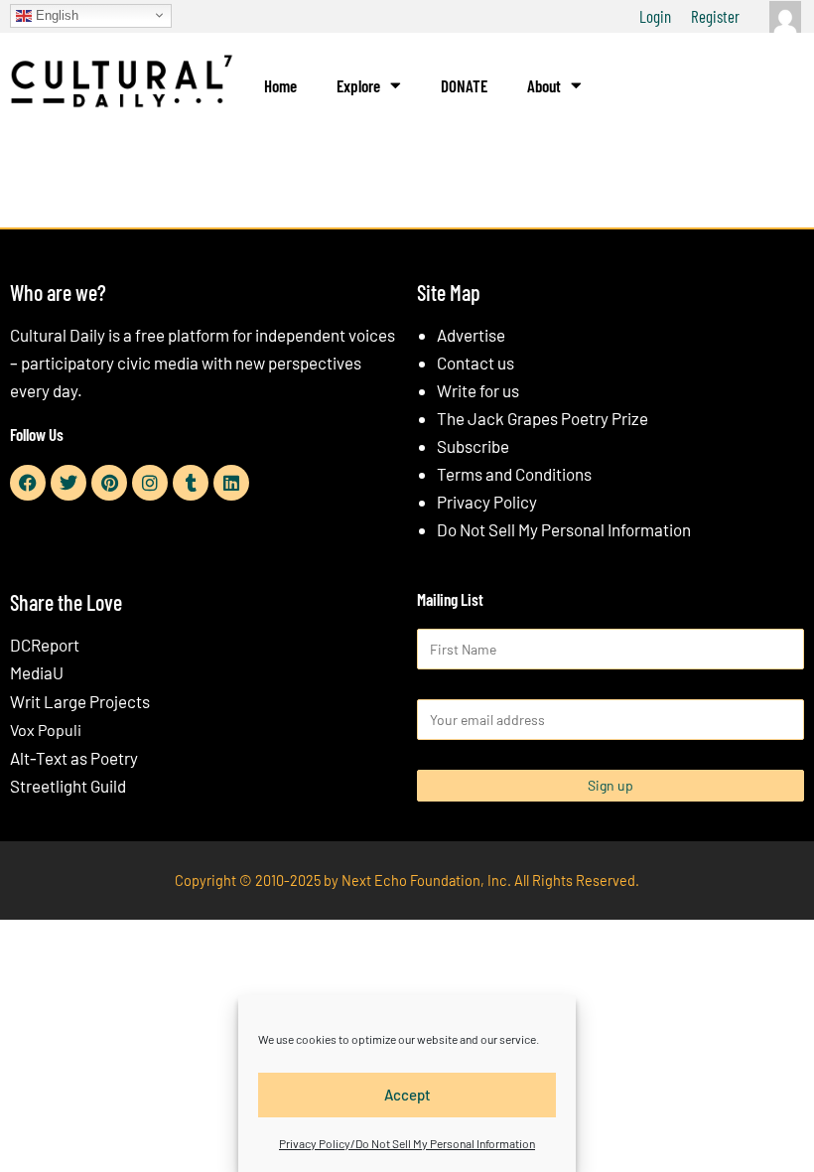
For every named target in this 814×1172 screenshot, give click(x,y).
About (544, 85)
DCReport (44, 645)
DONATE (464, 85)
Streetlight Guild (68, 786)
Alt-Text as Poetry (74, 758)
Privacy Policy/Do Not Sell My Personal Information (407, 1143)
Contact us (475, 362)
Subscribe (473, 446)
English (55, 14)
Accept (407, 1094)
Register (715, 16)
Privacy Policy (487, 502)
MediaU (37, 672)
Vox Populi (45, 729)
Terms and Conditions (514, 474)
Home (280, 85)
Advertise (471, 335)
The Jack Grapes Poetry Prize (542, 418)
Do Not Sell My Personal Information (564, 529)
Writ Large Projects (80, 701)
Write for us (478, 390)
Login (655, 16)
